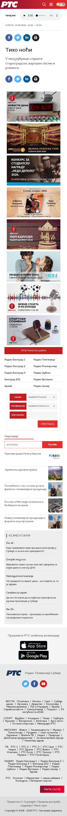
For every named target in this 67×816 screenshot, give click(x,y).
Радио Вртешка (43, 379)
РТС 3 (35, 746)
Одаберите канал (37, 397)
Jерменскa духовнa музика (20, 469)
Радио (9, 761)
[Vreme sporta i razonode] (33, 298)
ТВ (6, 746)
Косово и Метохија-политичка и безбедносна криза (23, 503)
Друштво (37, 704)
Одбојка (58, 718)
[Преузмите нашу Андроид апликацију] (34, 655)
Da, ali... (10, 542)
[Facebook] (9, 37)
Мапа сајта (52, 789)
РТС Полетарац (39, 754)
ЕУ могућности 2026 (43, 711)
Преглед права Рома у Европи (22, 453)
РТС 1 (14, 746)
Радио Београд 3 (14, 372)
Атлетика (41, 720)
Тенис (46, 718)
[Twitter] (17, 37)
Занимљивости (40, 729)
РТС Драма (26, 749)
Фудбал (19, 718)
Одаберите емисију (38, 406)
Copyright (29, 801)
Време (55, 706)
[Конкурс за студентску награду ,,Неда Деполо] (33, 170)
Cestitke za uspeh (16, 592)
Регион (36, 701)
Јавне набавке (51, 778)
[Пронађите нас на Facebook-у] (34, 683)
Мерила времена (16, 706)
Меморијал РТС (46, 723)
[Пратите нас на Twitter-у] (25, 683)
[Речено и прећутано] (33, 266)
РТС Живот (43, 749)
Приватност (14, 801)
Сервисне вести (13, 709)
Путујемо (31, 732)
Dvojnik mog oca (16, 559)
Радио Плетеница (44, 359)
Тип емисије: (18, 406)
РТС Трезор (44, 752)
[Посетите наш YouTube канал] (43, 683)
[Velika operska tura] (33, 138)
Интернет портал (41, 780)
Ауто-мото (57, 720)
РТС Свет (48, 746)
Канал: (18, 397)
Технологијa (15, 732)
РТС (8, 778)
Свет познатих (49, 732)
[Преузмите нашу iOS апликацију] (33, 645)
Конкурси (22, 780)
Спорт (8, 718)
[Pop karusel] (33, 234)
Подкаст (52, 709)
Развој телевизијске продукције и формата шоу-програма (24, 519)
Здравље (12, 735)
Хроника (22, 704)
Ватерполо (25, 720)
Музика (57, 729)
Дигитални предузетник (18, 737)
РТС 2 (25, 746)
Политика (23, 701)
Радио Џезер (41, 386)
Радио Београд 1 (14, 359)
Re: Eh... (10, 609)
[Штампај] (35, 37)
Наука (41, 735)
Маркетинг (32, 778)
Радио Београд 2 (14, 366)
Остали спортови (23, 723)
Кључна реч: (18, 415)
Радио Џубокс (42, 372)
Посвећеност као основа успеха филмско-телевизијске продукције (25, 487)
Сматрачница (35, 709)
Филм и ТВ (27, 735)
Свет (47, 701)
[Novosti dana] (33, 107)
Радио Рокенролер (45, 366)
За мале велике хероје (49, 737)
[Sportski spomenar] (33, 330)
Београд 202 (12, 379)
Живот (23, 729)
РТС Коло (27, 752)
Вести (10, 701)
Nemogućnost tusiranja (19, 576)
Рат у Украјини (39, 706)
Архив (8, 386)
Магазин (10, 729)
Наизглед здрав (34, 740)
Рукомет (10, 720)
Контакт (18, 778)
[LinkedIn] (26, 37)
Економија (52, 704)
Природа (54, 735)
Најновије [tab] (11, 436)
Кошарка (33, 718)
